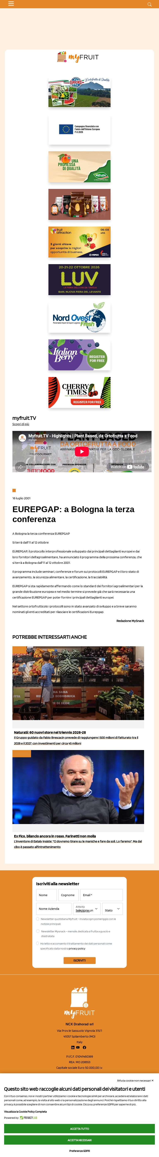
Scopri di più (20, 424)
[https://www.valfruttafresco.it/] (79, 170)
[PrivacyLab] (28, 1118)
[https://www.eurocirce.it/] (79, 95)
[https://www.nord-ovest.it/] (79, 320)
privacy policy (77, 948)
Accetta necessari (80, 1140)
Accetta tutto (79, 1128)
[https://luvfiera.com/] (79, 283)
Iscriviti (79, 960)
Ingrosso (21, 754)
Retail (19, 650)
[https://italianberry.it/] (79, 358)
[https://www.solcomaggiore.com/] (80, 132)
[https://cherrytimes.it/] (79, 396)
